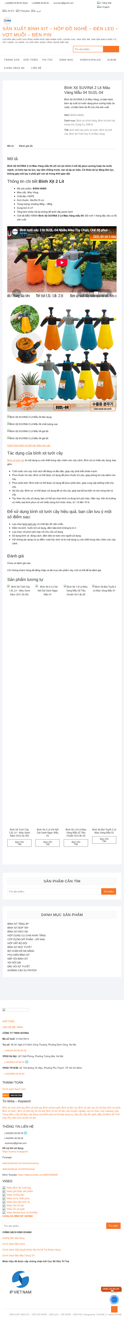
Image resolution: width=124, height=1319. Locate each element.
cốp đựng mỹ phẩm (38, 1114)
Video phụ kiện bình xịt (18, 1201)
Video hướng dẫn (15, 1194)
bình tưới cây (76, 129)
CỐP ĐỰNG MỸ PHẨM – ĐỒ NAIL (26, 939)
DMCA (6, 1095)
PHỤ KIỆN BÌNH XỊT (18, 954)
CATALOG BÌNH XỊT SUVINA (17, 1216)
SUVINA (100, 1314)
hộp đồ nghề (89, 1114)
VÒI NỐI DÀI (14, 962)
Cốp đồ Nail (21, 1114)
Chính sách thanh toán (14, 1089)
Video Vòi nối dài (15, 1205)
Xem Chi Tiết (19, 843)
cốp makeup (107, 1110)
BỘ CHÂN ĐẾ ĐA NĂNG (20, 950)
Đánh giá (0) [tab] (26, 146)
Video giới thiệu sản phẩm (20, 1191)
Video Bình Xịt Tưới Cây (18, 1187)
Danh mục (66, 59)
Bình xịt (6, 1107)
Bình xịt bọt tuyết (51, 1107)
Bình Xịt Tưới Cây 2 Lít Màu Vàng (87, 133)
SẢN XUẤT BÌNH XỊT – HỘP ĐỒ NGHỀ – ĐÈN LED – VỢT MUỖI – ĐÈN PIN (60, 31)
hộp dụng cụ (66, 1114)
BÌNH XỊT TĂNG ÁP (18, 923)
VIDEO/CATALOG (90, 59)
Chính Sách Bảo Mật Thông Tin (18, 1255)
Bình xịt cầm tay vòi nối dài (92, 1107)
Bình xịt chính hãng (87, 120)
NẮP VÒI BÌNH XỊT (17, 958)
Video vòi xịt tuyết (16, 1208)
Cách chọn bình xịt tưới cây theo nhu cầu (28, 445)
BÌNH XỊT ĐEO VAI (17, 931)
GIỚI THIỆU (8, 1021)
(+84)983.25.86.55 (14, 1133)
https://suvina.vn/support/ (15, 1151)
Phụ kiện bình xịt (16, 1117)
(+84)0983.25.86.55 (14, 1062)
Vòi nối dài (30, 1117)
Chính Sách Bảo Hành (13, 1243)
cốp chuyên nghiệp (75, 1110)
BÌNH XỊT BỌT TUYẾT (19, 947)
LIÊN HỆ (36, 68)
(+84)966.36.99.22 (40, 2)
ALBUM (111, 59)
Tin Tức (47, 59)
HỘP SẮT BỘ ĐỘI (17, 943)
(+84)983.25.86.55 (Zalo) (16, 2)
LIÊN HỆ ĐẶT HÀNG (12, 1027)
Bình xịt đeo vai (69, 1107)
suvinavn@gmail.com (15, 1143)
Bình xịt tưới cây (15, 460)
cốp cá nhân (93, 1110)
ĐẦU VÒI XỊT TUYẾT (18, 966)
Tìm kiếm (111, 49)
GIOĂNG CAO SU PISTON (21, 970)
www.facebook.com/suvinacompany (20, 1163)
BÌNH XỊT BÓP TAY (17, 927)
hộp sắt (78, 1114)
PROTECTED (16, 1095)
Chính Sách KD (14, 68)
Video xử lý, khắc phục (18, 1198)
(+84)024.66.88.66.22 (15, 1050)
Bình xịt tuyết (9, 1110)
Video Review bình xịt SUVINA (22, 1212)
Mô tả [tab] (10, 146)
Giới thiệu (30, 59)
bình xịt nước (91, 129)
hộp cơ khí (54, 1114)
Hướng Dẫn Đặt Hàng (13, 1238)
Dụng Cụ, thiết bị (84, 124)
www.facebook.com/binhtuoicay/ (18, 1168)
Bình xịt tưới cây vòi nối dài (31, 1110)
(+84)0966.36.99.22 (14, 1073)
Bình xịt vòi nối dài (55, 1110)
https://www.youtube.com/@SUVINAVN (38, 1174)
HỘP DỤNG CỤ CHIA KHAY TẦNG (26, 935)
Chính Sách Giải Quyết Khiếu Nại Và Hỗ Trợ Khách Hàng (31, 1249)
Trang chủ (12, 59)
